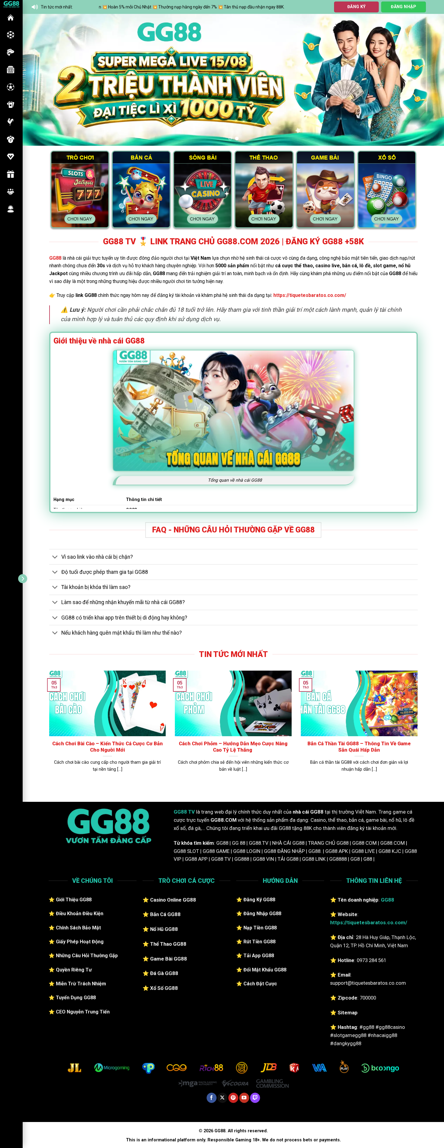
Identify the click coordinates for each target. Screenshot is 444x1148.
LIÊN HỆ (10, 209)
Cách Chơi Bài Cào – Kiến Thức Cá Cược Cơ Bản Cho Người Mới (107, 747)
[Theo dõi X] (222, 1098)
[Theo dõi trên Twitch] (255, 1098)
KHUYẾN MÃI (10, 174)
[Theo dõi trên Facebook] (212, 1098)
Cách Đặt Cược (260, 984)
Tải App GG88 (258, 955)
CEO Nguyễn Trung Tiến (83, 1012)
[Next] (428, 80)
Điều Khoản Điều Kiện (79, 913)
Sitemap (348, 1013)
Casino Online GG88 (173, 900)
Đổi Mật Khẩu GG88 (264, 970)
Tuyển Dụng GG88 (76, 997)
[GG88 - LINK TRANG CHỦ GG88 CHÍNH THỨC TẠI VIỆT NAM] (11, 4)
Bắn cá (10, 52)
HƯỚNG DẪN (10, 156)
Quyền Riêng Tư (74, 970)
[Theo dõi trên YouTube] (244, 1098)
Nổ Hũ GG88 (164, 929)
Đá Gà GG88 (164, 973)
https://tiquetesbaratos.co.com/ (309, 295)
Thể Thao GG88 (168, 944)
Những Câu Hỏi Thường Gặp (87, 955)
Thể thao (10, 87)
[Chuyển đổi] (55, 557)
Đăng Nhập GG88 (262, 913)
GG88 (10, 17)
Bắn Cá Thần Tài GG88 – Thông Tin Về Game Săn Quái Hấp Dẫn (359, 747)
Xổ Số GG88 (164, 988)
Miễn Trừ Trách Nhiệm (81, 984)
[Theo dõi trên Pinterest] (233, 1098)
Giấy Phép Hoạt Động (80, 942)
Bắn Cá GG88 (165, 914)
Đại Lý (10, 191)
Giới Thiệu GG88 (74, 899)
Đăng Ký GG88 (259, 899)
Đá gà (10, 122)
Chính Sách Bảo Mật (78, 928)
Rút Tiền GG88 (259, 942)
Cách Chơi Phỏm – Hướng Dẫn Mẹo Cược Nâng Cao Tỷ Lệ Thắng (233, 747)
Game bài (10, 104)
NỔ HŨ (10, 69)
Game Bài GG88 (168, 959)
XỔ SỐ (10, 139)
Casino (10, 35)
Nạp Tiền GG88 (260, 928)
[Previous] (38, 80)
